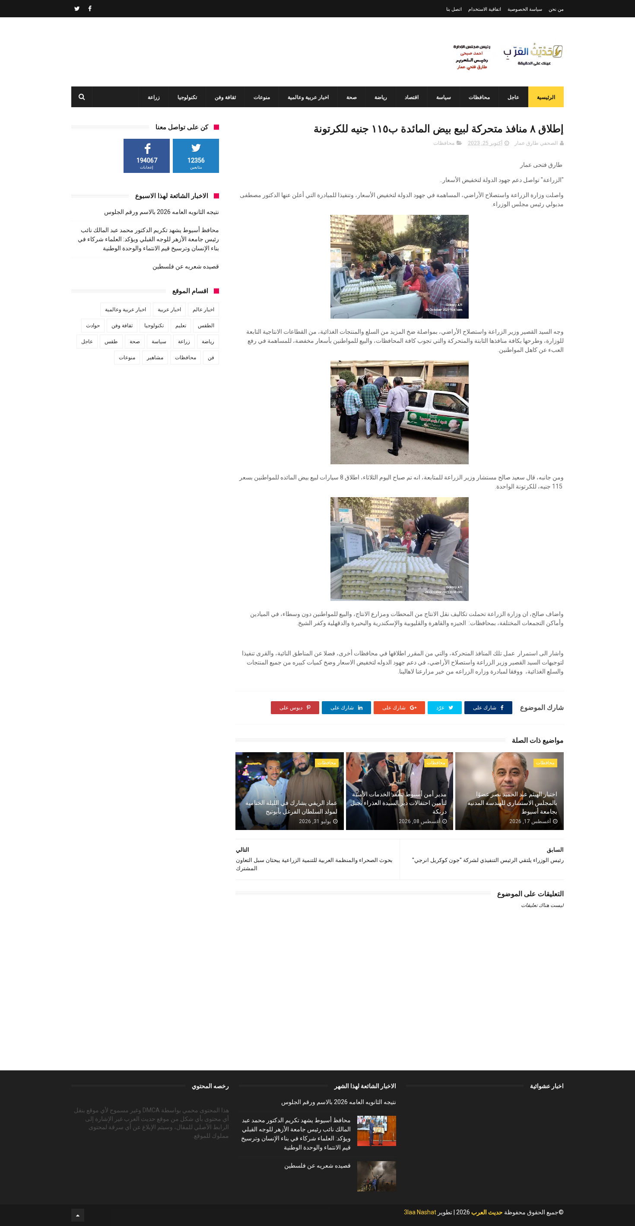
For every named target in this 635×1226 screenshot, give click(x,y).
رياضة (381, 97)
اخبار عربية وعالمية (308, 97)
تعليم (180, 325)
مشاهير (155, 357)
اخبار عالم (203, 309)
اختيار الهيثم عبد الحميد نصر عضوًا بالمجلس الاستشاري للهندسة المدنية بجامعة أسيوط (512, 802)
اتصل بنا (454, 9)
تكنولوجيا (187, 97)
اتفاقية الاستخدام (484, 9)
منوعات (262, 97)
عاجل (513, 97)
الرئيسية (546, 97)
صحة (351, 97)
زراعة (154, 97)
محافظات (479, 97)
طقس (111, 341)
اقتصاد (412, 97)
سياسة (443, 97)
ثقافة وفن (225, 97)
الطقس (206, 325)
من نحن (556, 9)
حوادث (93, 325)
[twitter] (77, 8)
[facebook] (90, 8)
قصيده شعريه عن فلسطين (185, 266)
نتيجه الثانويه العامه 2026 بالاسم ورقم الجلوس (161, 211)
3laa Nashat (420, 1212)
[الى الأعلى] (77, 1215)
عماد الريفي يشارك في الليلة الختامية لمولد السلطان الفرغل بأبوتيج (291, 807)
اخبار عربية (169, 309)
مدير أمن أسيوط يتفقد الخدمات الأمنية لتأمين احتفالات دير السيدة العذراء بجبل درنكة (398, 802)
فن (211, 357)
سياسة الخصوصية (525, 9)
